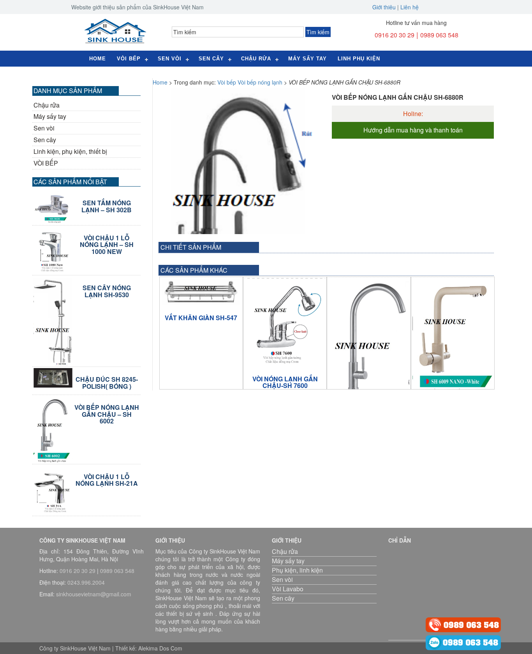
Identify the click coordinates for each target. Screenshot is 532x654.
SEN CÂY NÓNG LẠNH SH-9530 (107, 291)
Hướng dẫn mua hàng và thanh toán (413, 130)
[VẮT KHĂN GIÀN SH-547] (201, 292)
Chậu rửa (256, 59)
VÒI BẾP (45, 163)
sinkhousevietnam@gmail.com (93, 594)
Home (97, 59)
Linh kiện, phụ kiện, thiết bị (70, 151)
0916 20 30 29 (394, 34)
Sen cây (211, 59)
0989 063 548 (439, 34)
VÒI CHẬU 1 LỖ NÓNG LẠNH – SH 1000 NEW (107, 244)
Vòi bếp (129, 59)
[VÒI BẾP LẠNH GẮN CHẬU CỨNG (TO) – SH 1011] (368, 345)
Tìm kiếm (318, 32)
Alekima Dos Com (160, 648)
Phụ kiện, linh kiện (297, 570)
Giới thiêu (384, 7)
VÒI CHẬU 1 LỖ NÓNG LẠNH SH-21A (107, 480)
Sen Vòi (169, 59)
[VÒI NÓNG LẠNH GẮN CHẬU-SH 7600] (284, 322)
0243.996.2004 (86, 582)
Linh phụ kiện (359, 59)
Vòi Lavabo (287, 588)
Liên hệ (409, 7)
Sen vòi (44, 128)
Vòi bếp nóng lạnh (260, 82)
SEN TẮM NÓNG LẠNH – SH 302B (106, 206)
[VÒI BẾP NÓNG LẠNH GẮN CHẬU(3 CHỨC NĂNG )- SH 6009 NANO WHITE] (452, 340)
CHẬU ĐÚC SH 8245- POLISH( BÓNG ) (107, 383)
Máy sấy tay (307, 59)
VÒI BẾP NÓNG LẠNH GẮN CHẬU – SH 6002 (106, 414)
